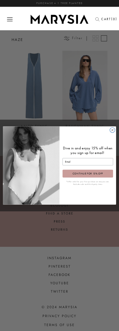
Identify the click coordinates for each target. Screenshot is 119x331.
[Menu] (9, 19)
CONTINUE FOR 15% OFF (87, 173)
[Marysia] (59, 19)
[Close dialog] (112, 130)
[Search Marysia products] (99, 19)
